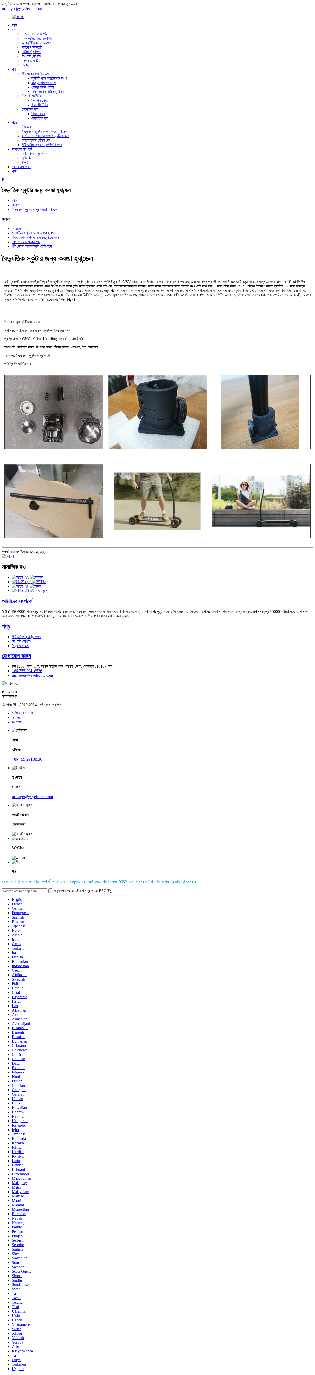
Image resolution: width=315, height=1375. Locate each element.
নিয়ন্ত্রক (26, 127)
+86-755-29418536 (27, 671)
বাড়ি (14, 25)
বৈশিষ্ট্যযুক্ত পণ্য (22, 713)
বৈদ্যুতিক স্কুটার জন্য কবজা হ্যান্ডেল (44, 131)
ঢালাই (25, 65)
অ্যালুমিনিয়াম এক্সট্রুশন (36, 43)
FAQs (26, 162)
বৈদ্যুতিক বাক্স (30, 109)
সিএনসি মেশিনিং (31, 56)
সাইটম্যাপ (18, 717)
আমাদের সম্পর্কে (22, 149)
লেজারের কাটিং (31, 61)
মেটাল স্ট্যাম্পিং (31, 52)
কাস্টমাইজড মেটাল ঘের (36, 140)
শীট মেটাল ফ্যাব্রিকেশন (36, 74)
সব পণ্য (17, 722)
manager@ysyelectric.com (22, 8)
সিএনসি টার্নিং (40, 100)
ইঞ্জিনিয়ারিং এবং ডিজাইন (37, 38)
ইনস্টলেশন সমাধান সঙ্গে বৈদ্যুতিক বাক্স (45, 136)
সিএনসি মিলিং (40, 105)
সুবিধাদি (26, 158)
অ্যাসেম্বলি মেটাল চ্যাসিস (48, 92)
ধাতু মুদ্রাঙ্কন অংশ (44, 83)
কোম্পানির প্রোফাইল (34, 153)
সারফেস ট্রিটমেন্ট (32, 47)
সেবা (14, 30)
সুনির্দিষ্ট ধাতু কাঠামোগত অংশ (49, 78)
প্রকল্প (15, 123)
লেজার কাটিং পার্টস (43, 87)
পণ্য (14, 69)
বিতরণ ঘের (38, 114)
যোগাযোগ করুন (21, 167)
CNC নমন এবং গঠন (35, 34)
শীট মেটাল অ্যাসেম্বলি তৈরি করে (42, 145)
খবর (14, 171)
